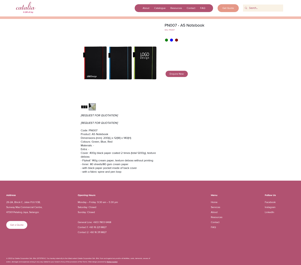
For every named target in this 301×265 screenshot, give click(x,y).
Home (214, 202)
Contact (215, 222)
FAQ (213, 227)
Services (215, 207)
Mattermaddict (112, 262)
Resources (216, 217)
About (214, 212)
